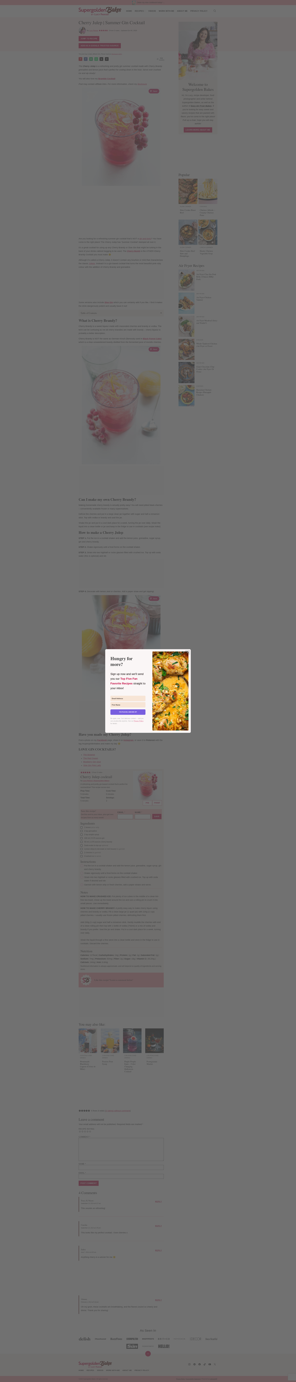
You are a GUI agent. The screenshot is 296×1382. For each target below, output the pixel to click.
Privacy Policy (138, 721)
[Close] (187, 652)
